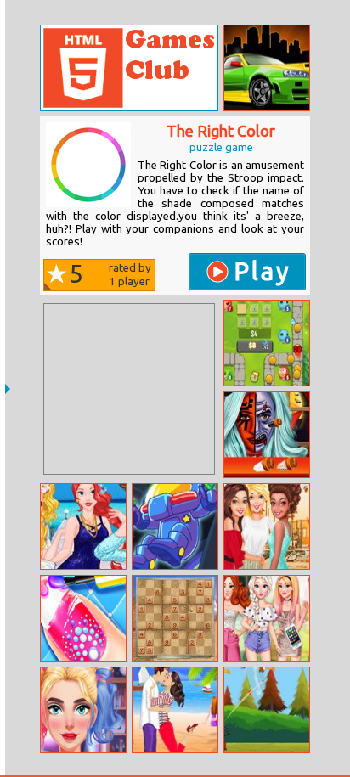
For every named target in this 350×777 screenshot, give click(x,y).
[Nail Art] (83, 618)
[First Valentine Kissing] (175, 710)
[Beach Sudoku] (175, 618)
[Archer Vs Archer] (266, 710)
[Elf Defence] (266, 343)
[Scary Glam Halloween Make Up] (83, 710)
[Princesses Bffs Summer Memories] (83, 526)
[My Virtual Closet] (266, 618)
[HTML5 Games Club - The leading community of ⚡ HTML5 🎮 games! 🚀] (129, 68)
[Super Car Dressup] (266, 68)
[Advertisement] (129, 389)
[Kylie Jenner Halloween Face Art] (266, 434)
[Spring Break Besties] (266, 526)
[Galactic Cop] (175, 526)
